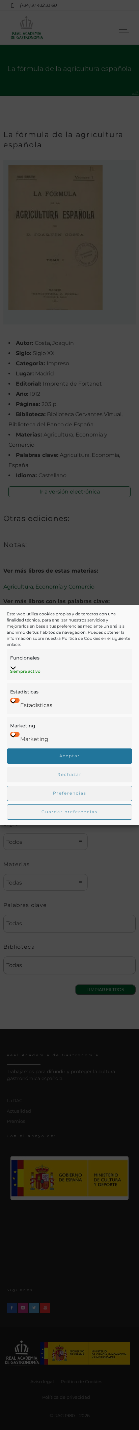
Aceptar (69, 755)
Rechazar (69, 774)
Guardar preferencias (69, 811)
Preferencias (69, 793)
